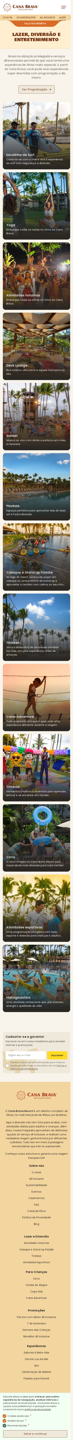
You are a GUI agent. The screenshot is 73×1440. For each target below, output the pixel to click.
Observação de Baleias (36, 1372)
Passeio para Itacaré (36, 1378)
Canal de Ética (36, 1211)
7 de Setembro (36, 1323)
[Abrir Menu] (64, 7)
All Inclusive (47, 17)
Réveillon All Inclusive (36, 1336)
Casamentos (36, 1198)
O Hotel (7, 17)
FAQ (36, 1204)
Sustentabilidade (36, 1185)
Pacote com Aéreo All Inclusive (36, 1317)
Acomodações (26, 17)
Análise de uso (16, 1420)
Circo (36, 1278)
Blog (36, 1224)
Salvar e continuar (35, 1434)
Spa (36, 1365)
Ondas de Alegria (36, 1285)
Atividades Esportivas (36, 1262)
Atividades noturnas (36, 1243)
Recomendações (18, 1425)
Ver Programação (34, 89)
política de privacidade (37, 1409)
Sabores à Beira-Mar (36, 1352)
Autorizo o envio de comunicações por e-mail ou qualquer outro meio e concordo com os (38, 1065)
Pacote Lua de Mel (36, 1359)
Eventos (36, 1191)
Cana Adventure (36, 1298)
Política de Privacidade (36, 1217)
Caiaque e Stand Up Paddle (36, 1249)
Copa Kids (36, 1291)
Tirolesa (36, 1256)
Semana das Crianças (36, 1330)
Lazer (62, 17)
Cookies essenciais (19, 1415)
